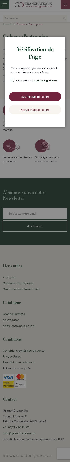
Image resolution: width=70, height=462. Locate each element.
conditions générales (45, 80)
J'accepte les (36, 80)
